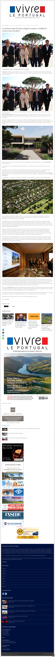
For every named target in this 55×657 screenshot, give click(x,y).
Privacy (16, 653)
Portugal (3, 586)
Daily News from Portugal (48, 653)
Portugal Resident (6, 645)
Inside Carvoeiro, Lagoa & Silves (8, 641)
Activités (3, 576)
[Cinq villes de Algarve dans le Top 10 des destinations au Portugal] (4, 430)
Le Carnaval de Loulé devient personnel (17, 438)
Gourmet (4, 581)
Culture (3, 578)
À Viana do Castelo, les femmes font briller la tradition (21, 600)
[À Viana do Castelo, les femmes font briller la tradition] (4, 603)
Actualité (6, 25)
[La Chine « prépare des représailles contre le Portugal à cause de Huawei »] (8, 316)
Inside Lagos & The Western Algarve (9, 642)
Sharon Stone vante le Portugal (15, 433)
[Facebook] (3, 594)
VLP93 (3, 403)
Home (3, 25)
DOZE (3, 637)
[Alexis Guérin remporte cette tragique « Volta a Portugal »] (4, 613)
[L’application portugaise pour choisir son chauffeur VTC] (4, 608)
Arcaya (7, 299)
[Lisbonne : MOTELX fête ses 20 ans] (4, 622)
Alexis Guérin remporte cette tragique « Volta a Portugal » (22, 611)
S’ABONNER (4, 562)
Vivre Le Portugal (8, 403)
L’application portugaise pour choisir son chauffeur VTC (21, 606)
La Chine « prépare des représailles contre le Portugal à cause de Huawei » (7, 323)
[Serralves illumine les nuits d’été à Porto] (4, 618)
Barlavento (4, 646)
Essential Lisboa (5, 632)
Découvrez (4, 573)
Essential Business (5, 635)
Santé (3, 583)
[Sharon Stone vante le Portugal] (4, 435)
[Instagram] (6, 594)
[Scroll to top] (53, 655)
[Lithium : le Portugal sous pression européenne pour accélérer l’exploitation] (47, 318)
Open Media (9, 653)
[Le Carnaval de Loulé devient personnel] (4, 440)
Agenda (3, 571)
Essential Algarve (5, 631)
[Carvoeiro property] (13, 471)
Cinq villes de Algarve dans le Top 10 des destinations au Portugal (24, 428)
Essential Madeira (5, 633)
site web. (35, 296)
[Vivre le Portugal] (27, 11)
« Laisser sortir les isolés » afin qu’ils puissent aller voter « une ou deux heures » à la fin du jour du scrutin (34, 324)
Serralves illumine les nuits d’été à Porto (17, 616)
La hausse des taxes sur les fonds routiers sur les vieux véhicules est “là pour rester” (21, 325)
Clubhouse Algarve (6, 649)
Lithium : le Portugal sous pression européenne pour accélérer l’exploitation (46, 328)
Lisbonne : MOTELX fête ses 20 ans (16, 621)
